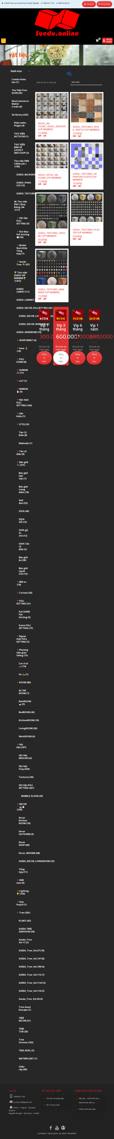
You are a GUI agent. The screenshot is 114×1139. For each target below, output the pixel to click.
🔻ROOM (23, 682)
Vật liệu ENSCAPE (25, 757)
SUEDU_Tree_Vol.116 (31, 990)
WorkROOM (27, 736)
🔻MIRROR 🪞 (22, 390)
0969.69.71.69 (48, 3)
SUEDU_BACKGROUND (30, 174)
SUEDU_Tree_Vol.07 (31, 950)
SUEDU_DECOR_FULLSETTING (34, 307)
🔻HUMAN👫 (22, 371)
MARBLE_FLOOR (32, 796)
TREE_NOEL (26, 1050)
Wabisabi (25, 443)
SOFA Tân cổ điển (24, 546)
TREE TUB (23, 1030)
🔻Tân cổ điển (21, 453)
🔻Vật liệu (21, 746)
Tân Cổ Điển (23, 434)
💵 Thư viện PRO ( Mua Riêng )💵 (20, 205)
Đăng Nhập (105, 4)
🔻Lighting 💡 (22, 892)
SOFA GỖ (23, 521)
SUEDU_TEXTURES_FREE (30, 193)
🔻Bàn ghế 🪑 (22, 463)
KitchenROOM (29, 720)
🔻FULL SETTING (23, 602)
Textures (26, 777)
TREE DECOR (25, 1019)
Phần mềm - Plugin (20, 124)
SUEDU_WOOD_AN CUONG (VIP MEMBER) (49, 176)
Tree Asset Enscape (25, 1008)
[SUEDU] (57, 22)
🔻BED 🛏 (21, 583)
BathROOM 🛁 (25, 703)
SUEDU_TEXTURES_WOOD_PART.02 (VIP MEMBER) (86, 128)
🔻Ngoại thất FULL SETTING (22, 639)
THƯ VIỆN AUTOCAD (21, 135)
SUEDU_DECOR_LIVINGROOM (36, 861)
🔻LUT (21, 380)
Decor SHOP (24, 844)
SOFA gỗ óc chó (23, 533)
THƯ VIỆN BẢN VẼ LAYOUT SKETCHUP (21, 148)
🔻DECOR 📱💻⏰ (21, 807)
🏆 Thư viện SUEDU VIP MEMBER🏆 (20, 276)
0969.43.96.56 (63, 3)
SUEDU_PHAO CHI (23, 184)
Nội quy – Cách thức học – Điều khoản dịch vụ (89, 1100)
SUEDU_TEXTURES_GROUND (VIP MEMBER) (51, 234)
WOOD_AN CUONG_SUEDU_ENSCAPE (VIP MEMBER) (52, 126)
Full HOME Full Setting (25, 614)
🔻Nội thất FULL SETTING (24, 402)
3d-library (20, 114)
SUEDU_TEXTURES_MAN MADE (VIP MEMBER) (51, 291)
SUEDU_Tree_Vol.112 (31, 974)
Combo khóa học (19, 81)
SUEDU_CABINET (27, 299)
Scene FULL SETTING (26, 627)
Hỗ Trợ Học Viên (53, 1105)
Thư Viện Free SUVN (19, 92)
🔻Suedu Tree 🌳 (23, 263)
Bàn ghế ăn (23, 559)
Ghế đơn (23, 502)
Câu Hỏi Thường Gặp (55, 1098)
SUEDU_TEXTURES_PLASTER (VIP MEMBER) (86, 231)
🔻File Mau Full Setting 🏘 (22, 234)
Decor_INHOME (29, 853)
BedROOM (27, 712)
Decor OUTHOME (26, 833)
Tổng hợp (23, 871)
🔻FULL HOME (21, 360)
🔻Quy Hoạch (21, 903)
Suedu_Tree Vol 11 (25, 941)
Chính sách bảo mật (87, 1109)
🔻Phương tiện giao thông (22, 652)
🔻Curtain (24, 592)
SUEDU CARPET (22, 290)
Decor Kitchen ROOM (24, 820)
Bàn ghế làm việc (23, 475)
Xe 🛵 (23, 674)
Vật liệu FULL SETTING (26, 786)
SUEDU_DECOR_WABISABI (34, 324)
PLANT (25, 920)
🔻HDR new (20, 881)
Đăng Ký (90, 4)
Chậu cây (23, 1068)
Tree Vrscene (26, 1041)
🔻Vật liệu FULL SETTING (22, 220)
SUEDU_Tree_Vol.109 (31, 966)
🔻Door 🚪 (22, 350)
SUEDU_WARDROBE (28, 332)
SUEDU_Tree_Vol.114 (32, 982)
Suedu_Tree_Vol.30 (31, 998)
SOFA (24, 511)
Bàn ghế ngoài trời (23, 571)
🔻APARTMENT (26, 340)
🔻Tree (23, 912)
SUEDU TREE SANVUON (27, 930)
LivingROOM (28, 728)
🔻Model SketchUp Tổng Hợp (21, 249)
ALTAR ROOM (24, 692)
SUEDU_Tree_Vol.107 (31, 958)
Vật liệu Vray (24, 768)
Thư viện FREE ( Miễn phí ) (21, 163)
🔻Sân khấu (20, 415)
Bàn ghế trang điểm (24, 489)
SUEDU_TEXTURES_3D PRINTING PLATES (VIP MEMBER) (85, 176)
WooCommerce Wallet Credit (20, 104)
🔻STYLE (22, 424)
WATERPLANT (28, 1058)
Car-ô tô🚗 (23, 665)
